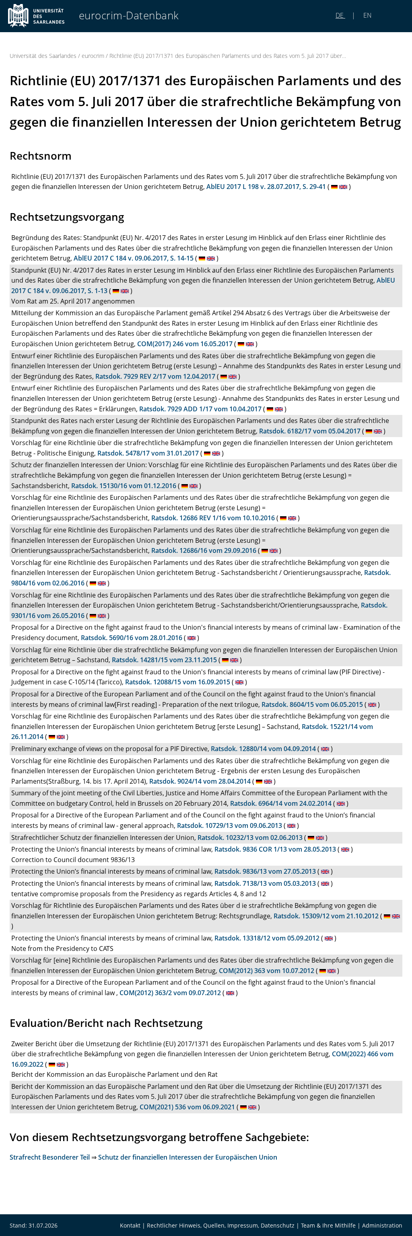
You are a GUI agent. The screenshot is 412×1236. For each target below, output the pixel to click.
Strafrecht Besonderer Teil (50, 1157)
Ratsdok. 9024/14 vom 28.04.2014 (200, 781)
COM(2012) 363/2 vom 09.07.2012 (170, 992)
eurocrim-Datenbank (129, 15)
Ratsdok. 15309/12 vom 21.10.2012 (326, 916)
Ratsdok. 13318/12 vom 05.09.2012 (266, 938)
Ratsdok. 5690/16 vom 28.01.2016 (131, 637)
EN (367, 15)
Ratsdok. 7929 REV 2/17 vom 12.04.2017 (155, 376)
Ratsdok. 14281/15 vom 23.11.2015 (164, 659)
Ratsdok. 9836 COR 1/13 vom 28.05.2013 (275, 849)
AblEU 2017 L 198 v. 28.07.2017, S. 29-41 (266, 186)
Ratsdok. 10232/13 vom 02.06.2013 (250, 837)
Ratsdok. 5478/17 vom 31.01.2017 (148, 453)
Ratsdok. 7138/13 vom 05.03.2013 (265, 883)
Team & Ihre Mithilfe (328, 1225)
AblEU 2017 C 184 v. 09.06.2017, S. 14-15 (134, 258)
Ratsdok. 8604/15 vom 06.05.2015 (312, 704)
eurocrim (93, 56)
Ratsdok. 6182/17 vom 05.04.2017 (309, 431)
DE (340, 15)
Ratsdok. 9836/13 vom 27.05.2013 (265, 871)
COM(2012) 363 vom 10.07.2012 (266, 970)
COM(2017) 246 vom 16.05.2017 (185, 343)
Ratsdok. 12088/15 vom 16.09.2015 (177, 682)
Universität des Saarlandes (43, 56)
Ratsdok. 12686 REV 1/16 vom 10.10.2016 (213, 517)
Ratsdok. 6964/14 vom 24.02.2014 (281, 803)
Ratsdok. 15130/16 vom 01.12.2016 (123, 485)
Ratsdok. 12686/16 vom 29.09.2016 (203, 550)
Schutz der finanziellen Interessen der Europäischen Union (187, 1157)
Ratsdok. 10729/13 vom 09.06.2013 (229, 825)
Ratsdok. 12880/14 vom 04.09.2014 (263, 748)
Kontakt (130, 1225)
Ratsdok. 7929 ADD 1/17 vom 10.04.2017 (200, 408)
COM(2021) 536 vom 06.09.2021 (187, 1107)
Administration (382, 1225)
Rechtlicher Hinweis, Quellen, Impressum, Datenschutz (221, 1225)
